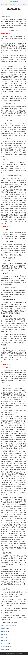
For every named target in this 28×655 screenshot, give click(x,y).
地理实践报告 (4, 640)
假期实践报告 (4, 634)
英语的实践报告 (5, 643)
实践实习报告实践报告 (7, 625)
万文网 (10, 4)
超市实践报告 (4, 649)
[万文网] (14, 2)
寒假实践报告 (4, 631)
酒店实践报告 (4, 646)
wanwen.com (16, 653)
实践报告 (19, 4)
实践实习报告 (4, 637)
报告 (14, 4)
